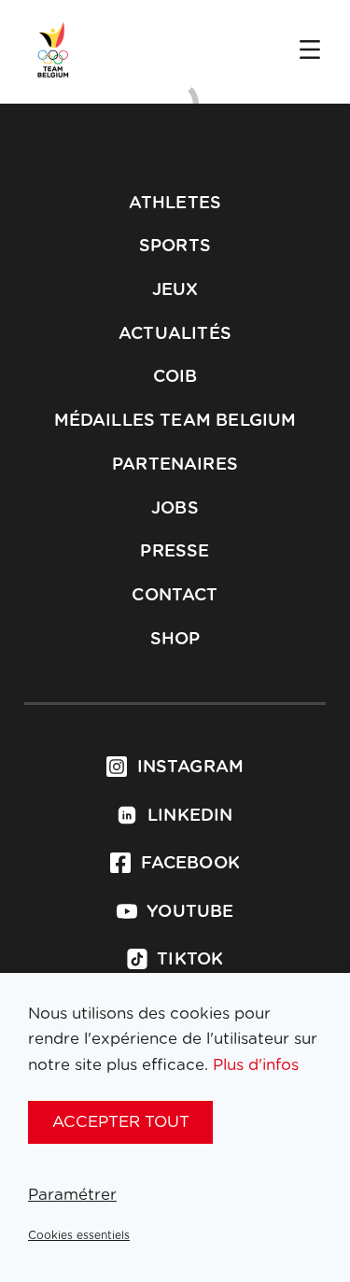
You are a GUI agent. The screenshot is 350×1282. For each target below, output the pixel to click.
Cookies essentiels (79, 1235)
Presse (174, 551)
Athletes (175, 203)
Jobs (175, 508)
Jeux (175, 290)
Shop (175, 639)
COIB (175, 377)
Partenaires (175, 465)
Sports (175, 246)
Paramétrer (72, 1195)
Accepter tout (120, 1122)
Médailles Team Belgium (175, 421)
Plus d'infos (256, 1065)
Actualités (175, 334)
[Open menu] (310, 51)
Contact (174, 595)
